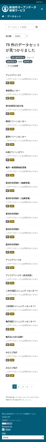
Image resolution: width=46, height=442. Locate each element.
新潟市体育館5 (12, 244)
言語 (3, 433)
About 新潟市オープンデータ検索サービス (19, 413)
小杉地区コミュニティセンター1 (21, 306)
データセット (14, 16)
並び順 (8, 36)
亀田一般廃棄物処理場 (16, 167)
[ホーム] (3, 16)
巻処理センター (13, 90)
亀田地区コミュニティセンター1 (21, 321)
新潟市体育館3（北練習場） (18, 198)
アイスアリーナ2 (13, 259)
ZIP (8, 83)
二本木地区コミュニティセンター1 (22, 290)
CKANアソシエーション (11, 420)
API (13, 400)
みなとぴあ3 (11, 367)
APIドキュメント (24, 400)
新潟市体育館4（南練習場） (18, 182)
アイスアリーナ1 (13, 75)
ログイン (39, 2)
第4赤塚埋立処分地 (14, 105)
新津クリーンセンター (16, 136)
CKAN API (6, 417)
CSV (12, 83)
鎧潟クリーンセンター (16, 121)
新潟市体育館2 (12, 229)
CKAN (6, 429)
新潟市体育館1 (12, 213)
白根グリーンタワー (15, 152)
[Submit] (36, 27)
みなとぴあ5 (11, 352)
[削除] (23, 57)
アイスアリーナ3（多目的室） (19, 275)
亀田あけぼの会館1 (14, 336)
